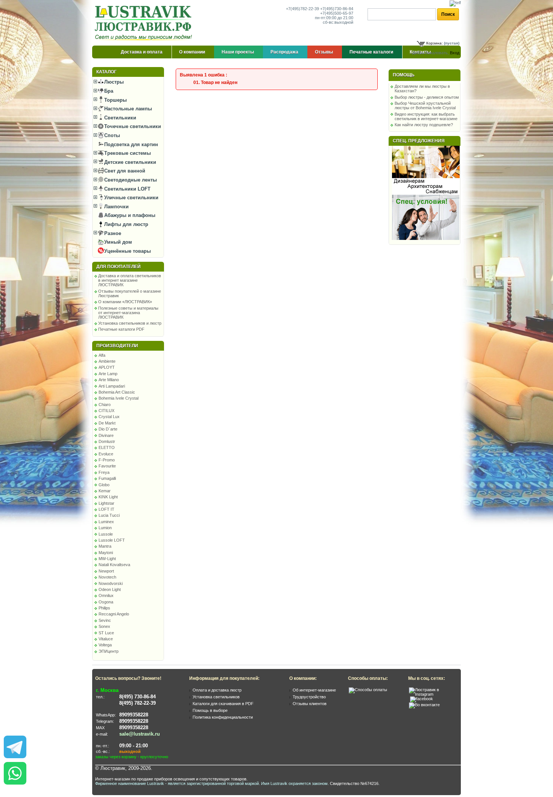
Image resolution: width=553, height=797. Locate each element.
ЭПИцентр (108, 651)
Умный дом (117, 242)
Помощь (404, 75)
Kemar (105, 491)
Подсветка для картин (130, 144)
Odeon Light (110, 589)
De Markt (107, 423)
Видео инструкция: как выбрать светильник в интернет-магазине (426, 116)
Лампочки (116, 206)
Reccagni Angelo (114, 614)
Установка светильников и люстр (129, 323)
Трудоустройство (309, 697)
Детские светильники (129, 162)
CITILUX (106, 410)
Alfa (102, 355)
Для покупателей (118, 266)
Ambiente (107, 361)
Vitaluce (106, 639)
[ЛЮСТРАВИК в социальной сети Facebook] (421, 698)
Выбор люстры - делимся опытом (427, 97)
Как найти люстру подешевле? (424, 124)
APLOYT (107, 367)
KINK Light (108, 497)
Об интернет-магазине (314, 690)
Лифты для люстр (125, 224)
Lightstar (106, 503)
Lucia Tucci (109, 515)
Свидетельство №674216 (354, 783)
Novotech (107, 577)
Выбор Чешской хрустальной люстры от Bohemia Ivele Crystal (425, 105)
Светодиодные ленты (130, 180)
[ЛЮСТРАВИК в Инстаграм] (432, 694)
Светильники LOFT (126, 189)
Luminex (106, 521)
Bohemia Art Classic (117, 392)
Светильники (119, 118)
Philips (104, 608)
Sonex (104, 626)
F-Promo (107, 460)
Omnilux (106, 595)
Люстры (113, 82)
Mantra (105, 546)
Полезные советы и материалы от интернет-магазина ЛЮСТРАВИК (128, 312)
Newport (106, 571)
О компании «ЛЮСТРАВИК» (125, 301)
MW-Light (107, 558)
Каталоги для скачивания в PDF (223, 703)
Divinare (106, 435)
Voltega (105, 645)
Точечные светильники (132, 126)
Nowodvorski (111, 583)
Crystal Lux (109, 416)
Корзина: (434, 43)
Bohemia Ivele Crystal (118, 398)
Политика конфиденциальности (223, 717)
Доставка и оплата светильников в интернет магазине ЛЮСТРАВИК (129, 280)
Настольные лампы (127, 108)
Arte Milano (109, 379)
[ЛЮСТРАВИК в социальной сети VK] (424, 704)
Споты (111, 135)
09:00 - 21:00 (133, 745)
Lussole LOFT (112, 540)
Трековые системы (127, 153)
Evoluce (106, 454)
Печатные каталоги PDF (121, 329)
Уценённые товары (127, 251)
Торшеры (115, 100)
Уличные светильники (130, 197)
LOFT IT (106, 509)
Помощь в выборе (210, 710)
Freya (104, 472)
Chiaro (105, 404)
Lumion (105, 527)
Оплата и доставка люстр (217, 690)
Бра (108, 91)
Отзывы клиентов (310, 703)
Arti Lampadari (112, 386)
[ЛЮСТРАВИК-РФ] (145, 23)
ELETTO (107, 447)
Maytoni (106, 552)
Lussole (106, 534)
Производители (117, 345)
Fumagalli (107, 478)
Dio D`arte (108, 429)
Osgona (106, 602)
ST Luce (106, 633)
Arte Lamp (108, 373)
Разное (112, 233)
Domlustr (107, 441)
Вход (454, 52)
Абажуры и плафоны (129, 215)
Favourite (107, 466)
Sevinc (105, 620)
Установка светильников (216, 697)
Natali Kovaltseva (114, 564)
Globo (104, 484)
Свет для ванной (124, 171)
